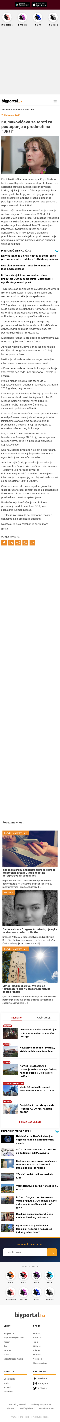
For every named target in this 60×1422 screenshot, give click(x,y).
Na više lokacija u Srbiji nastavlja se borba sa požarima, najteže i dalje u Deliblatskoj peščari (38, 1071)
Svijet (6, 1346)
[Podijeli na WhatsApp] (25, 542)
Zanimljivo (8, 1391)
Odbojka (37, 1346)
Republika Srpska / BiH (23, 109)
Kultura (7, 1354)
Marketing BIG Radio (18, 1404)
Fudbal (36, 1333)
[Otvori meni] (55, 101)
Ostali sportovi (40, 1363)
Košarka (37, 1337)
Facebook (42, 1378)
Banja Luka (9, 1333)
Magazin (9, 1371)
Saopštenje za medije (13, 1358)
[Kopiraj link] (32, 542)
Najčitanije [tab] (43, 1018)
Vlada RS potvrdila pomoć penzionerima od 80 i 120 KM (37, 1089)
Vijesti (8, 1326)
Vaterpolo (37, 1358)
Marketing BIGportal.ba (41, 1404)
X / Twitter (43, 1388)
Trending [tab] (16, 1018)
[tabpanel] (30, 1073)
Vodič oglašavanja (28, 1408)
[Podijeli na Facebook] (4, 542)
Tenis (35, 1341)
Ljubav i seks (9, 1378)
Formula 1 (37, 1354)
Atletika (36, 1350)
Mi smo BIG (11, 1408)
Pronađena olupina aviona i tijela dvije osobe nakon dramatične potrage (38, 1033)
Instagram (43, 1383)
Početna (6, 109)
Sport (36, 1326)
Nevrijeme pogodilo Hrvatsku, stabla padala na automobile (37, 1049)
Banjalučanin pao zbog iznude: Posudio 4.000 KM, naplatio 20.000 (37, 1109)
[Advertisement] (30, 62)
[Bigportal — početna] (12, 101)
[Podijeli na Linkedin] (11, 542)
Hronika (7, 1350)
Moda (6, 1383)
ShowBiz (7, 1387)
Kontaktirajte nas (46, 1408)
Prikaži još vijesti (30, 1122)
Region (7, 1341)
